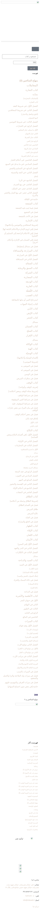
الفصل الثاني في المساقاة (27, 259)
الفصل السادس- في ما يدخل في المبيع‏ (22, 164)
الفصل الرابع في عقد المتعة (26, 471)
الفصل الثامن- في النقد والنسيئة (24, 172)
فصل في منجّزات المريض (27, 378)
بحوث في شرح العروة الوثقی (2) (28, 786)
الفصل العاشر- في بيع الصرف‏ (25, 184)
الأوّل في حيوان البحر (29, 600)
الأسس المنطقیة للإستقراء (30, 749)
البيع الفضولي (33, 118)
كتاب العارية (32, 286)
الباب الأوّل (34, 422)
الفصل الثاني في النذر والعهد (26, 548)
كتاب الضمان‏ (31, 326)
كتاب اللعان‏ (32, 535)
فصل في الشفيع (31, 212)
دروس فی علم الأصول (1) (30, 769)
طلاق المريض (32, 509)
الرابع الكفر (34, 464)
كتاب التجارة (32, 90)
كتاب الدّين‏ (32, 308)
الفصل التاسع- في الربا (28, 180)
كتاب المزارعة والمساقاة (25, 250)
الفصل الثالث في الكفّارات (27, 552)
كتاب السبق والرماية (28, 268)
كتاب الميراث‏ (31, 621)
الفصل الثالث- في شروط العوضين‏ (23, 122)
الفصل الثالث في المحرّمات (26, 445)
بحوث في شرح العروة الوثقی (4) (28, 793)
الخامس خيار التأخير (31, 145)
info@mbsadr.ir (28, 900)
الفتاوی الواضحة (33, 806)
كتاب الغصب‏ (31, 295)
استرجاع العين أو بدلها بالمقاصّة (25, 300)
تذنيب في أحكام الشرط (29, 156)
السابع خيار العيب (32, 152)
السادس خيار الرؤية (31, 149)
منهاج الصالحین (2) (29, 80)
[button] (20, 41)
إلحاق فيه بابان (32, 418)
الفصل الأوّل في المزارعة (27, 255)
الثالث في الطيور (30, 609)
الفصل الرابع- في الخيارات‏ (27, 126)
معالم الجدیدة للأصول (31, 776)
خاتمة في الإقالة (31, 199)
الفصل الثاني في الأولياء (28, 441)
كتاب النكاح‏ (32, 430)
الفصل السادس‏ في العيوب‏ (26, 476)
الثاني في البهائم (31, 604)
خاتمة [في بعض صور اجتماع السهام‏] (23, 686)
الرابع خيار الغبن (32, 141)
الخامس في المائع (30, 617)
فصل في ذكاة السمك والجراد (26, 580)
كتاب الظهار (32, 526)
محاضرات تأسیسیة (32, 829)
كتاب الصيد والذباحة (28, 560)
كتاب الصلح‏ (32, 331)
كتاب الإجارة (32, 220)
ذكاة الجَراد (34, 588)
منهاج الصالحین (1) (32, 799)
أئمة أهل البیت (33, 826)
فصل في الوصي (31, 374)
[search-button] (38, 45)
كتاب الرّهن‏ (32, 313)
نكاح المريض (32, 513)
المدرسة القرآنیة (33, 823)
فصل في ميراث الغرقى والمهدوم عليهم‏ (21, 682)
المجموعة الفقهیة (33, 796)
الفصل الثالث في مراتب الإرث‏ (25, 656)
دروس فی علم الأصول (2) (30, 773)
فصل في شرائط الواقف (28, 395)
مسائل (35, 322)
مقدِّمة (35, 94)
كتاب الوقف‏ (32, 382)
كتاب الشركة (31, 272)
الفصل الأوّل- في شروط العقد (25, 106)
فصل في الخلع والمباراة (28, 522)
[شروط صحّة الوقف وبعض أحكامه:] (23, 391)
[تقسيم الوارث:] (32, 633)
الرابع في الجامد (31, 613)
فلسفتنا (35, 746)
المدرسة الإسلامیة (32, 763)
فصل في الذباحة (31, 592)
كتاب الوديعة (32, 281)
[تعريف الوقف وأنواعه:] (28, 387)
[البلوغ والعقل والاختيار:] (29, 114)
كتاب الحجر (32, 317)
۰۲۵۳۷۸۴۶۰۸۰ (29, 896)
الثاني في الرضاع (32, 456)
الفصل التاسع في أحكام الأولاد (25, 488)
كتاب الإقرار (32, 335)
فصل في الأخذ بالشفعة (28, 216)
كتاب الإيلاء (32, 530)
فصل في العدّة (32, 517)
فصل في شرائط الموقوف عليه (25, 404)
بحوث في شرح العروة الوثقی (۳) (28, 789)
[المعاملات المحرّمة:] (30, 98)
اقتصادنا (35, 753)
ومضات (36, 809)
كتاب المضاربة (31, 277)
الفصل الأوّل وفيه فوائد (28, 626)
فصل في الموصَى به (29, 366)
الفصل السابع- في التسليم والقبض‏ (23, 168)
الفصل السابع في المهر (28, 480)
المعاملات (32, 85)
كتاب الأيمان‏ (32, 539)
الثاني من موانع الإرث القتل (28, 652)
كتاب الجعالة (32, 263)
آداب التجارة (33, 102)
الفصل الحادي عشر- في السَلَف (25, 188)
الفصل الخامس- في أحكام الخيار (24, 160)
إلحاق (36, 176)
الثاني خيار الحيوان (31, 134)
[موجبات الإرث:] (32, 629)
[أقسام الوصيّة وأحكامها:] (27, 358)
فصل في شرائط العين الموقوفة (24, 399)
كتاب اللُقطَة (32, 290)
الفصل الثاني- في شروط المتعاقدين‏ (23, 110)
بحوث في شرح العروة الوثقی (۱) (28, 783)
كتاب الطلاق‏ (32, 496)
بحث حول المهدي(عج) (31, 819)
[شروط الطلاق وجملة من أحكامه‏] (24, 501)
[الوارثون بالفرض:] (31, 637)
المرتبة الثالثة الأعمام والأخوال (27, 668)
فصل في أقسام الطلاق (28, 505)
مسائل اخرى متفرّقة (30, 468)
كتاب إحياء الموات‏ (29, 304)
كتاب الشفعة (31, 203)
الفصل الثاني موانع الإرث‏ (27, 645)
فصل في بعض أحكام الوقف (26, 414)
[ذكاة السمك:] (33, 584)
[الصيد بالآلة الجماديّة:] (30, 572)
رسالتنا (36, 766)
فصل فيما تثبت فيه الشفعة (27, 208)
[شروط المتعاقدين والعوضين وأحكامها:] (21, 225)
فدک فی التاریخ (33, 813)
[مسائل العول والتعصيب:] (29, 641)
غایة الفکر (35, 779)
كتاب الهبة (33, 348)
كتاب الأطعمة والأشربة (27, 596)
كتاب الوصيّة (32, 353)
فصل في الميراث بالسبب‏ (27, 671)
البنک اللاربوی (34, 756)
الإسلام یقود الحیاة (32, 759)
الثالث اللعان (33, 460)
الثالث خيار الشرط (31, 137)
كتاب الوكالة (32, 344)
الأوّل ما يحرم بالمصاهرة (29, 449)
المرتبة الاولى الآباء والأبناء (29, 660)
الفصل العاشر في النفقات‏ (27, 492)
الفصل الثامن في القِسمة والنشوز (24, 484)
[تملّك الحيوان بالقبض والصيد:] (27, 576)
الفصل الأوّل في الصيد (28, 565)
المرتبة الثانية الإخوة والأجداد (28, 664)
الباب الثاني (34, 426)
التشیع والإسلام (33, 816)
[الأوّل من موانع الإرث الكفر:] (28, 648)
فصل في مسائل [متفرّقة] (27, 246)
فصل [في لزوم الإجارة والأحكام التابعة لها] (20, 229)
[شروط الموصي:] (30, 362)
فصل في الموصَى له (29, 370)
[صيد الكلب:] (33, 569)
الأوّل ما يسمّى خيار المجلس (28, 130)
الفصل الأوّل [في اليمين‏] (28, 544)
